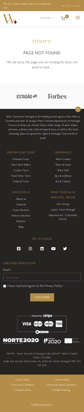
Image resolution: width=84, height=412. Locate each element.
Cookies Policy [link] (61, 379)
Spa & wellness (63, 175)
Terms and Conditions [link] (23, 384)
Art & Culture (63, 181)
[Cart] (63, 17)
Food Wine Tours (21, 175)
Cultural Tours (21, 181)
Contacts (21, 204)
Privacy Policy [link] (23, 379)
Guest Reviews (21, 210)
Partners (20, 221)
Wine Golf (63, 170)
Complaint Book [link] (22, 389)
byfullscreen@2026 (42, 404)
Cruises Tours (21, 170)
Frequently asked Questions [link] (61, 384)
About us (21, 198)
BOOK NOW (72, 5)
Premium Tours (21, 159)
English (45, 17)
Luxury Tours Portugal (63, 209)
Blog (21, 226)
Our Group (63, 204)
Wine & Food (62, 164)
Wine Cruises (63, 159)
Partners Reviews (21, 215)
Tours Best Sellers (21, 164)
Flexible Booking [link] (61, 389)
